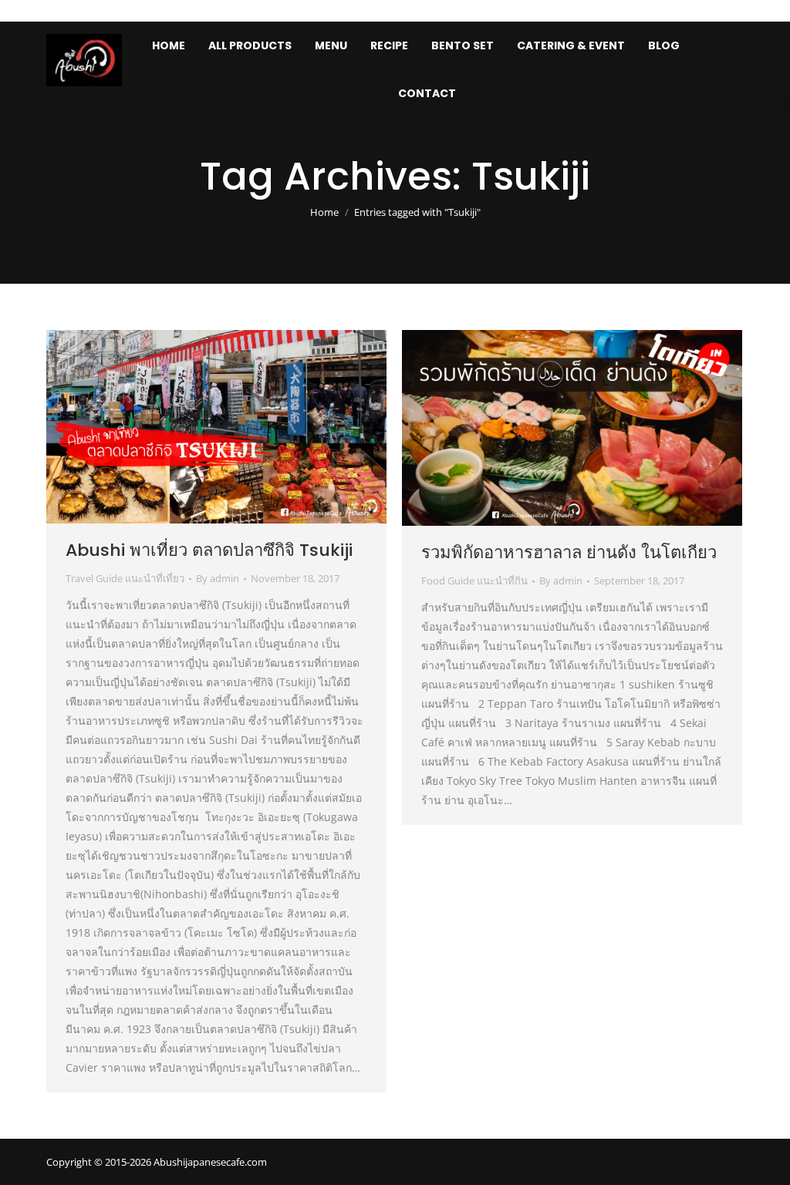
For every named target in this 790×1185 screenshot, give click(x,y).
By (217, 578)
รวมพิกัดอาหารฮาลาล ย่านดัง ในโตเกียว (569, 552)
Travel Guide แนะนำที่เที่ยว (125, 578)
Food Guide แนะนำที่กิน (474, 580)
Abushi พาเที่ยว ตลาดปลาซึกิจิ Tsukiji (209, 550)
